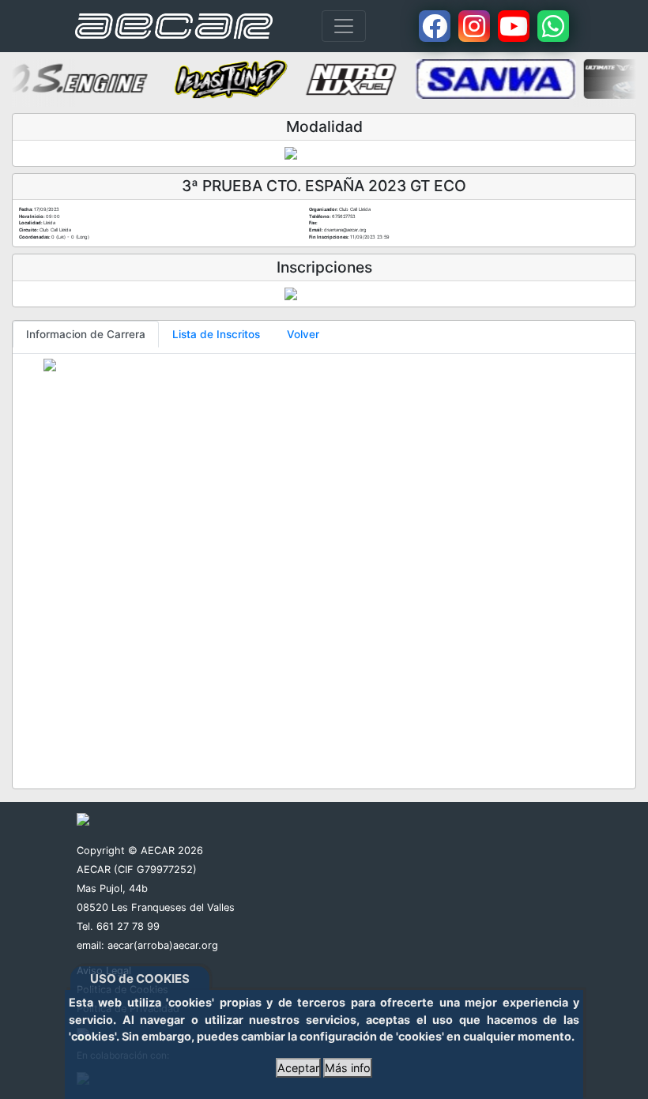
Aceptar (298, 1068)
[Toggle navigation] (344, 26)
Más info (348, 1068)
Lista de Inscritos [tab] (216, 334)
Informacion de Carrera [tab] (85, 334)
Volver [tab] (303, 334)
